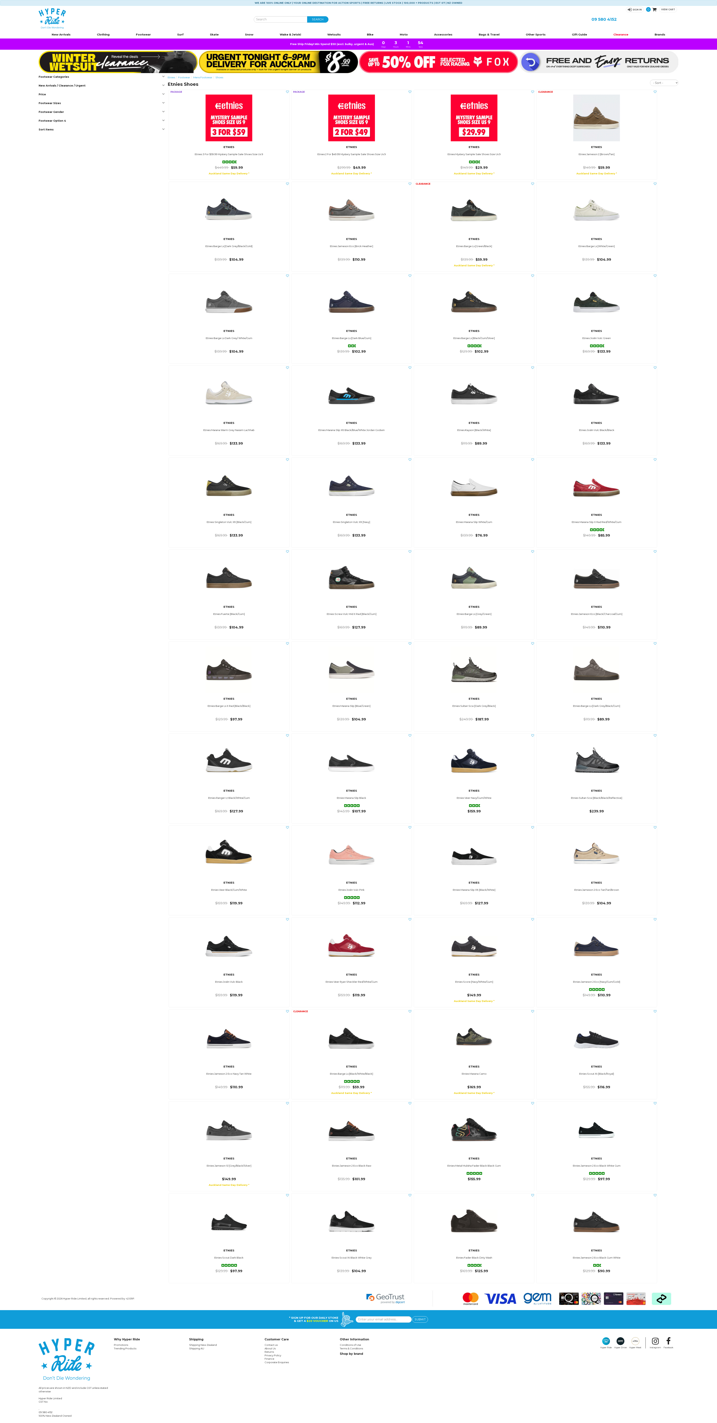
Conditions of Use (350, 1344)
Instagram (655, 1347)
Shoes (219, 77)
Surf (180, 34)
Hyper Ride (606, 1347)
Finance (269, 1358)
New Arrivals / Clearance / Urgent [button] (62, 85)
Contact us (271, 1344)
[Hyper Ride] (143, 18)
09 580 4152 (604, 19)
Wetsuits (334, 34)
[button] (635, 10)
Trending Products (125, 1348)
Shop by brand (351, 1354)
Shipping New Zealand (203, 1344)
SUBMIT (420, 1319)
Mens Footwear (202, 77)
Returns (269, 1351)
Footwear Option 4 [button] (52, 120)
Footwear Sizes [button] (50, 103)
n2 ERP (130, 1298)
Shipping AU (196, 1348)
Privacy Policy (273, 1355)
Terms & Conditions (351, 1348)
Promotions (121, 1344)
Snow (249, 34)
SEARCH (318, 19)
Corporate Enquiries (277, 1362)
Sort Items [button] (46, 129)
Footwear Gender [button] (51, 112)
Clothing (103, 34)
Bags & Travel (489, 34)
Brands (660, 34)
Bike (370, 34)
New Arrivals (61, 34)
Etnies (171, 77)
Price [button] (42, 94)
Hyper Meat (635, 1347)
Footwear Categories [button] (54, 76)
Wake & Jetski (290, 34)
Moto (404, 34)
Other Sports (536, 34)
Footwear (143, 34)
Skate (214, 34)
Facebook (668, 1347)
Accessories (443, 34)
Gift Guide (579, 34)
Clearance (620, 34)
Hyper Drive (620, 1347)
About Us (270, 1348)
